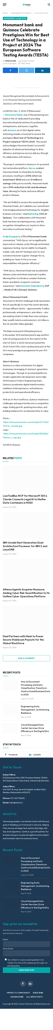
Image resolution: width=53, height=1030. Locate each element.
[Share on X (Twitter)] (26, 70)
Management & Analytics (15, 18)
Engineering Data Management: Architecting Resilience (35, 709)
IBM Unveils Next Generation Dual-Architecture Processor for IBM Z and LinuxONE (25, 546)
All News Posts (34, 997)
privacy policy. (13, 965)
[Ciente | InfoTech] (26, 4)
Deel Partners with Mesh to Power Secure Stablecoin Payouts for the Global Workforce (23, 640)
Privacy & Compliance (18, 993)
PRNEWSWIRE (10, 61)
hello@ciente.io (16, 802)
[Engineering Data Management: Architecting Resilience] (10, 710)
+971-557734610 (17, 798)
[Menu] (5, 4)
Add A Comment (26, 658)
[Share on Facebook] (10, 70)
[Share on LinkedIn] (42, 70)
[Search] (48, 4)
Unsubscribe (17, 997)
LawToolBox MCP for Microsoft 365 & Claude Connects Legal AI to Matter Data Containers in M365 (25, 499)
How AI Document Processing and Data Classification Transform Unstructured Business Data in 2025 (35, 688)
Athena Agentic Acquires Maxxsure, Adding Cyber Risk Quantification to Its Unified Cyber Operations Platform (26, 593)
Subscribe (38, 993)
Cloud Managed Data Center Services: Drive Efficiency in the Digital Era (35, 728)
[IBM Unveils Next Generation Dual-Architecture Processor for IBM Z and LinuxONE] (26, 525)
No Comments (11, 63)
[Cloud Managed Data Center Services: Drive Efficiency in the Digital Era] (10, 728)
